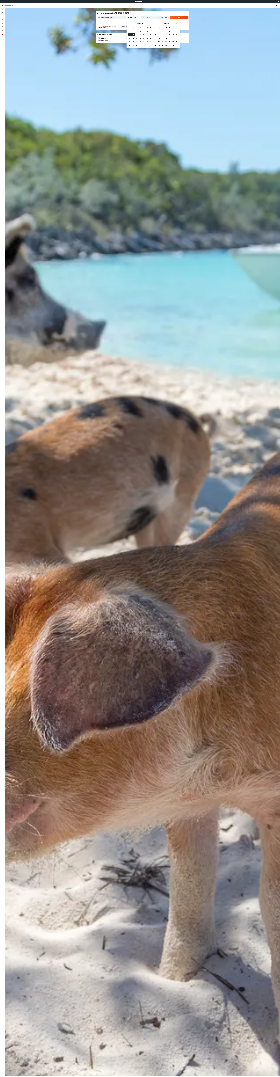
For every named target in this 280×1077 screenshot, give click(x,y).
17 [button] (140, 38)
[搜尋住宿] (2, 13)
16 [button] (136, 38)
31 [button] (173, 45)
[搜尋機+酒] (2, 19)
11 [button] (143, 34)
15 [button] (133, 38)
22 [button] (133, 41)
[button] (278, 1)
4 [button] (176, 31)
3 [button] (140, 31)
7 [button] (162, 34)
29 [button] (133, 45)
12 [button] (147, 34)
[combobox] (113, 17)
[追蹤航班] (2, 26)
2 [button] (136, 31)
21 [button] (129, 41)
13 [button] (150, 34)
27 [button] (150, 41)
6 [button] (150, 31)
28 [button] (129, 45)
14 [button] (129, 38)
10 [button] (140, 34)
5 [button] (147, 31)
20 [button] (151, 38)
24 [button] (140, 41)
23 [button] (136, 41)
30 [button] (137, 45)
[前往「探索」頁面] (2, 23)
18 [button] (143, 38)
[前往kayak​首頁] (9, 5)
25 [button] (143, 41)
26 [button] (147, 41)
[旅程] (2, 30)
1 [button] (133, 31)
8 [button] (133, 34)
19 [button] (147, 38)
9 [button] (136, 34)
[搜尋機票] (2, 9)
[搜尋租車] (2, 16)
